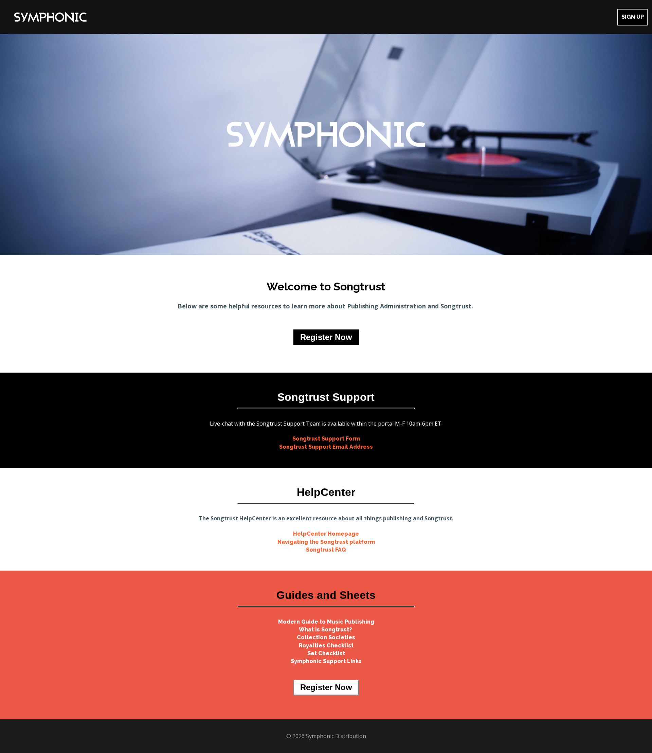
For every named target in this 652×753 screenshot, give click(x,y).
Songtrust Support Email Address (326, 447)
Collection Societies (326, 637)
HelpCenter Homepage (326, 534)
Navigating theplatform (326, 542)
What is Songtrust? (326, 629)
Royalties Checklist (326, 645)
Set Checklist (326, 653)
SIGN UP (632, 17)
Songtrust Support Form (326, 438)
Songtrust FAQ (326, 549)
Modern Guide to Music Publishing (326, 621)
